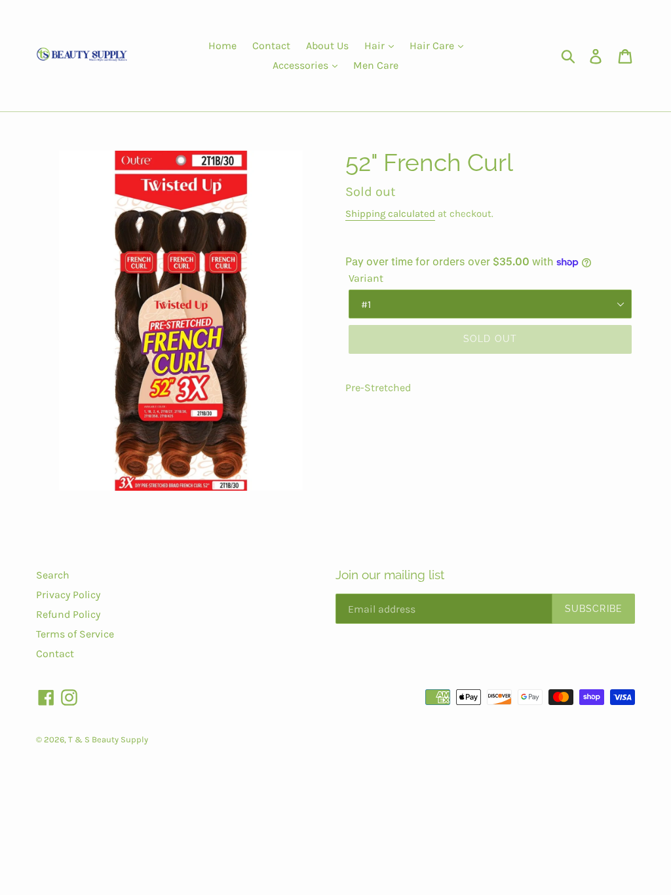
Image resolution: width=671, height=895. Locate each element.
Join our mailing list (390, 574)
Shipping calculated (390, 213)
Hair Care (433, 45)
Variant (366, 278)
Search (52, 575)
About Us (327, 45)
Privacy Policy (68, 594)
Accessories (302, 65)
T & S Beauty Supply (108, 739)
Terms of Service (75, 634)
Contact (271, 45)
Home (222, 45)
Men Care (375, 65)
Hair (375, 45)
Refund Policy (68, 614)
